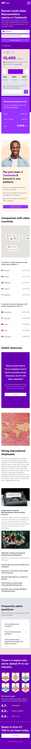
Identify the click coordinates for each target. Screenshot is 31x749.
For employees (6, 45)
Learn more (18, 64)
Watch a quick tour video (15, 741)
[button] (15, 239)
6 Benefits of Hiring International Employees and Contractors (13, 554)
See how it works (15, 206)
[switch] (8, 52)
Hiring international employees (13, 452)
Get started (15, 735)
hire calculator (13, 107)
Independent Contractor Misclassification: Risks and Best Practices (13, 512)
